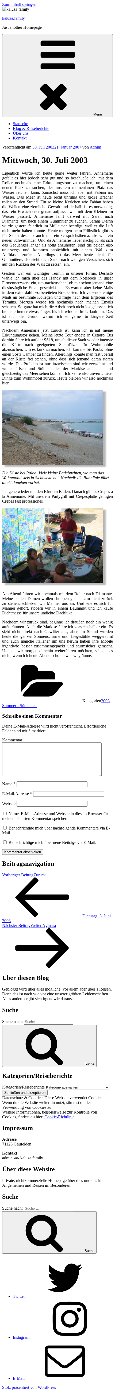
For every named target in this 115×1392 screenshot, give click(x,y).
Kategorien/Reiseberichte (23, 1087)
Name (9, 784)
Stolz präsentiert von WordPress (29, 1387)
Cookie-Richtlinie (59, 1117)
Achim (95, 147)
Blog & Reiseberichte (31, 128)
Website (9, 803)
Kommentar (12, 740)
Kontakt (19, 138)
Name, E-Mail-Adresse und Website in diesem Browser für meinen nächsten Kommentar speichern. (55, 816)
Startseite (20, 123)
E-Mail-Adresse (17, 793)
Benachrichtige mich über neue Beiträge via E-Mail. (52, 842)
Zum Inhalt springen (19, 4)
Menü (97, 114)
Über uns (20, 133)
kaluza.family (13, 18)
